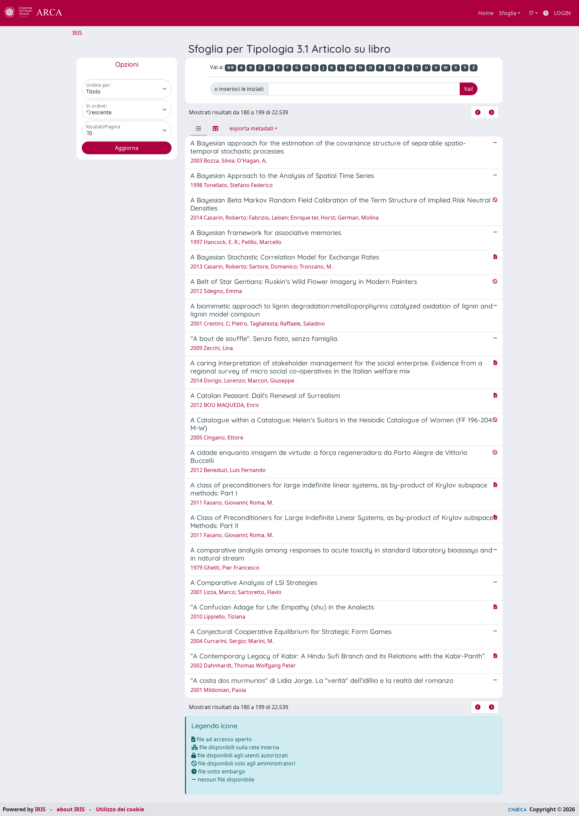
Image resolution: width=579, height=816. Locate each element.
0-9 (231, 67)
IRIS (77, 33)
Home (486, 13)
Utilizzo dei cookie (120, 809)
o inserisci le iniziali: (239, 89)
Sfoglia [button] (507, 13)
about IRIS (71, 809)
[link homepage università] (80, 13)
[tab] (198, 128)
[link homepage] (37, 13)
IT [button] (531, 13)
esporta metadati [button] (251, 128)
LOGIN (562, 13)
